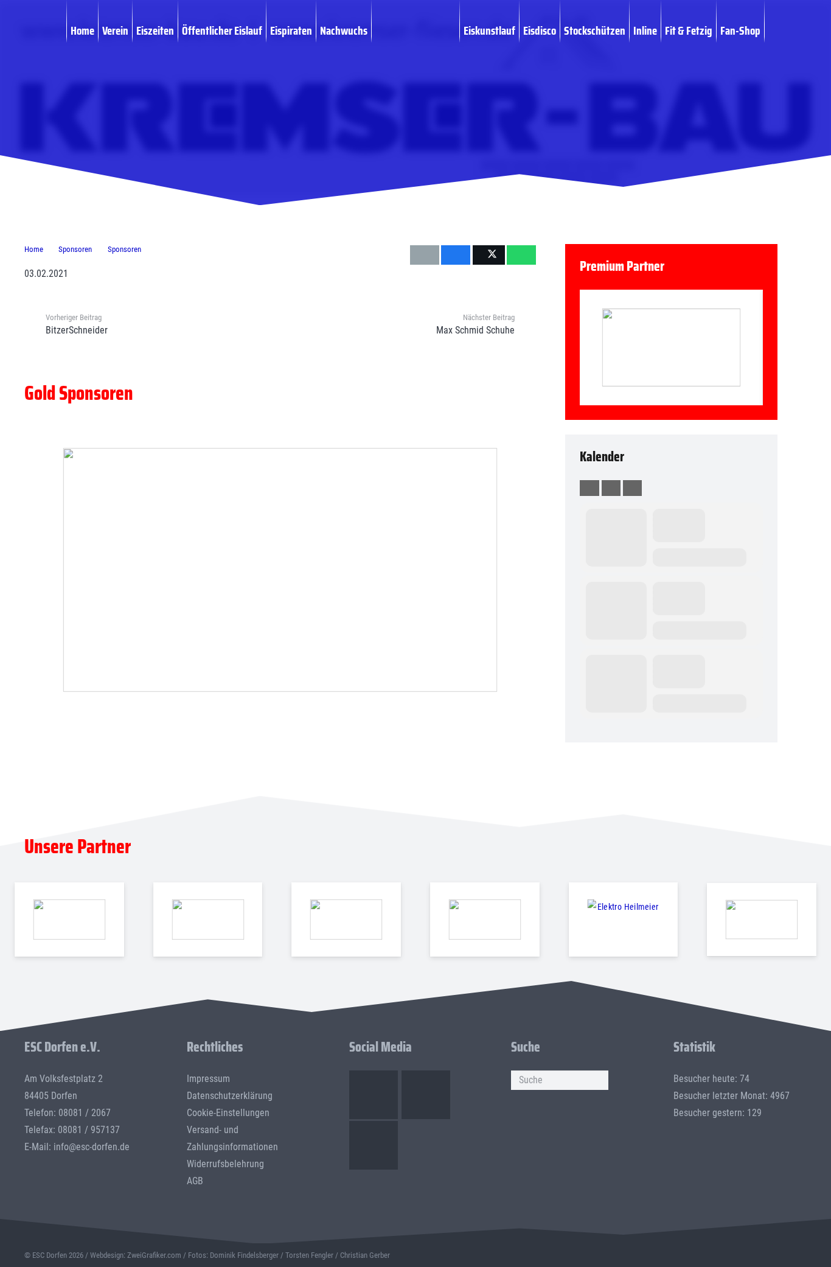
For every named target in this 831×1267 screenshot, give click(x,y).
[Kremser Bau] (686, 79)
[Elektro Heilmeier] (623, 919)
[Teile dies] (455, 255)
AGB (195, 1181)
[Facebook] (373, 1094)
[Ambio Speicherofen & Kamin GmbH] (69, 919)
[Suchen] (598, 1080)
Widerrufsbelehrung (225, 1164)
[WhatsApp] (373, 1145)
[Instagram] (426, 1094)
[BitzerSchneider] (346, 919)
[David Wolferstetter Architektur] (485, 919)
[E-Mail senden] (424, 255)
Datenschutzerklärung (230, 1095)
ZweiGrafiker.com (154, 1255)
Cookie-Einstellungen (228, 1113)
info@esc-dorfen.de (92, 1147)
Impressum (208, 1078)
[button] (771, 30)
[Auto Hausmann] (280, 570)
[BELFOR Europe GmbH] (207, 919)
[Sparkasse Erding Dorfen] (671, 347)
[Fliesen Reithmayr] (762, 920)
